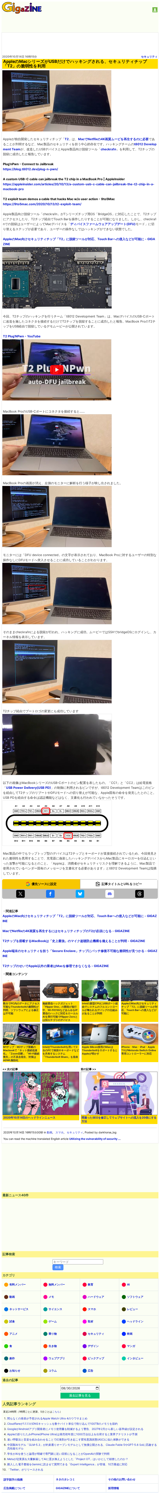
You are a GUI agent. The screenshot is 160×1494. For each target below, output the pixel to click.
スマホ (59, 1132)
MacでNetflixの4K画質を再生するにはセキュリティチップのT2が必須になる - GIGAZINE (66, 931)
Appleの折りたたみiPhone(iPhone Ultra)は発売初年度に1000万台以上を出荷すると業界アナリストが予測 (72, 1434)
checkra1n (108, 149)
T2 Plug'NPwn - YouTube (22, 336)
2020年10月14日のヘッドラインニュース (29, 1117)
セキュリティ (149, 56)
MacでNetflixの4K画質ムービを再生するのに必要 (113, 139)
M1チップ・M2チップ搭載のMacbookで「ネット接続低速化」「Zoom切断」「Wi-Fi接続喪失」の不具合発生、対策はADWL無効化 (21, 1054)
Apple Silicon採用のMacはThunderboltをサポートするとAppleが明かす (99, 1050)
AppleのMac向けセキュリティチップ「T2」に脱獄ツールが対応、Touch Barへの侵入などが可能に (139, 1008)
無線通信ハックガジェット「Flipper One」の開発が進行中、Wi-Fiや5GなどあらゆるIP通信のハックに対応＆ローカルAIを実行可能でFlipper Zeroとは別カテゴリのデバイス (60, 1012)
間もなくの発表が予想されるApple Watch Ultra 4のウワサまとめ (47, 1418)
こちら (56, 1411)
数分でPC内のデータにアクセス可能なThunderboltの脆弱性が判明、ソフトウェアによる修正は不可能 (21, 1008)
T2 (67, 139)
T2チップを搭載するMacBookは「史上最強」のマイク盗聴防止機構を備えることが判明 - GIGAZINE (74, 941)
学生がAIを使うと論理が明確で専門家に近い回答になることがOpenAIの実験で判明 (58, 1453)
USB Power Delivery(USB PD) (28, 788)
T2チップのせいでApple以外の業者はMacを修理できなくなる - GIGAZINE (56, 966)
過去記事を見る (80, 1395)
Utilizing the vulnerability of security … (94, 1138)
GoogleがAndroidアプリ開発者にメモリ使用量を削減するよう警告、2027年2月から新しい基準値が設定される (75, 1429)
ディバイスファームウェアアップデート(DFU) (103, 224)
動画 (49, 1132)
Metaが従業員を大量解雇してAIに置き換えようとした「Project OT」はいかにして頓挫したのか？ (67, 1459)
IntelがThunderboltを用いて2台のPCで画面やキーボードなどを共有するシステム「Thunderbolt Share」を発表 (61, 1052)
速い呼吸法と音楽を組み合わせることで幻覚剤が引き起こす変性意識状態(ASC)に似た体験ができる (68, 1439)
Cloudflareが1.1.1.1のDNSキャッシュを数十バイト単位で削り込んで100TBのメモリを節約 (62, 1423)
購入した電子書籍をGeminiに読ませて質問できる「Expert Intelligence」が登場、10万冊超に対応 (67, 1464)
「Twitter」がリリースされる (25, 1469)
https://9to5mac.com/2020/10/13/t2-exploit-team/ (42, 204)
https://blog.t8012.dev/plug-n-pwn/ (30, 169)
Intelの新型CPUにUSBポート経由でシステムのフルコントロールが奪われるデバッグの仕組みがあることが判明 (100, 1008)
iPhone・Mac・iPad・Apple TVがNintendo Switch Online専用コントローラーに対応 (138, 1050)
